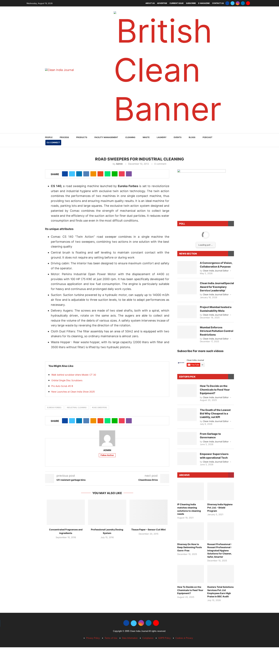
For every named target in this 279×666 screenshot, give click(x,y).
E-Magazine (204, 3)
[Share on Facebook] (65, 60)
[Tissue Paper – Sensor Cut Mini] (148, 398)
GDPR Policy (164, 524)
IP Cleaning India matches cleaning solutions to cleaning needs (189, 395)
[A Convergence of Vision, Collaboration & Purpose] (187, 153)
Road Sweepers (99, 294)
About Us (150, 3)
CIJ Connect (53, 29)
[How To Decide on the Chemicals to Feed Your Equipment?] (187, 276)
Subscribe (191, 3)
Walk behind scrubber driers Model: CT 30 (73, 261)
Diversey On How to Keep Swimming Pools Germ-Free (189, 433)
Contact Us (218, 3)
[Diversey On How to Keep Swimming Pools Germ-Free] (190, 417)
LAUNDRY (161, 23)
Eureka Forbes (54, 294)
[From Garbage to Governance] (187, 324)
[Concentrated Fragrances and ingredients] (66, 398)
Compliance (147, 524)
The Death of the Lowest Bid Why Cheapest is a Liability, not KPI (215, 300)
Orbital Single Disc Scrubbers (66, 266)
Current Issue (177, 3)
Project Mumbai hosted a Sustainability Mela (215, 195)
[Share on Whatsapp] (107, 60)
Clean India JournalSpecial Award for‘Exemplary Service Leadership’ (217, 173)
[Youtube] (248, 3)
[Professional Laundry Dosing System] (107, 398)
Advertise (162, 3)
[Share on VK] (86, 60)
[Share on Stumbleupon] (100, 60)
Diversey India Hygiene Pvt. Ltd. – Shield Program (219, 393)
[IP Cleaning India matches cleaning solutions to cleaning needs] (190, 378)
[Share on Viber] (129, 60)
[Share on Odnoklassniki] (93, 60)
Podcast (207, 23)
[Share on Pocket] (122, 60)
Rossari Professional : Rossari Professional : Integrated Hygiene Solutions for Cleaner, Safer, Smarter (219, 436)
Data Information (130, 524)
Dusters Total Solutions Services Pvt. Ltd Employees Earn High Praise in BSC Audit (220, 478)
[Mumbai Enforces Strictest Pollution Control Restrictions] (187, 218)
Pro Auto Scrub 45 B (62, 272)
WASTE (146, 23)
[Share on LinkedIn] (79, 60)
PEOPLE (48, 23)
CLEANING (130, 23)
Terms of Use (111, 524)
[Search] (232, 26)
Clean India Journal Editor (216, 157)
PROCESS (64, 23)
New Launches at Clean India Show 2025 (73, 278)
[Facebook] (227, 3)
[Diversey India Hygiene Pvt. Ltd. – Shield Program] (220, 378)
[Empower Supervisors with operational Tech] (187, 344)
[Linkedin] (243, 3)
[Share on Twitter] (72, 60)
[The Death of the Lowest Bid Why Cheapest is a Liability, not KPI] (187, 300)
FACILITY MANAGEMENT (106, 23)
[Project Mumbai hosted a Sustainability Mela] (187, 198)
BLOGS (192, 23)
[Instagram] (238, 3)
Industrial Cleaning (77, 294)
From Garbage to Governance (210, 321)
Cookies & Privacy (184, 524)
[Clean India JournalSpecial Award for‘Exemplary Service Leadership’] (187, 174)
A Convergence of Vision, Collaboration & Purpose (216, 151)
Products (81, 23)
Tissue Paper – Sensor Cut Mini (148, 415)
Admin (119, 50)
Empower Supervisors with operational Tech (214, 342)
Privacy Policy (93, 524)
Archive (184, 361)
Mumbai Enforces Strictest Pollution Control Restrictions (216, 217)
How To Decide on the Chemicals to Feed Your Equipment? (215, 276)
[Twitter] (232, 3)
